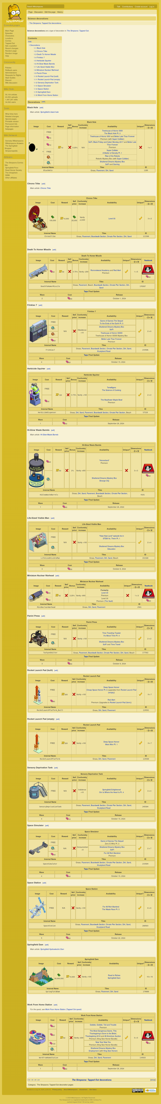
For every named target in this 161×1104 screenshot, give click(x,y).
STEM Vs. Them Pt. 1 (111, 538)
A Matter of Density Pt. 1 (112, 153)
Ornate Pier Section (115, 236)
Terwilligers (111, 387)
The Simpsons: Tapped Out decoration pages (55, 1084)
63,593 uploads (11, 97)
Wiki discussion (11, 82)
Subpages (9, 129)
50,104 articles (11, 94)
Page (30, 12)
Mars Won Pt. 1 (111, 744)
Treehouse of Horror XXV (100, 136)
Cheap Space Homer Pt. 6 (97, 690)
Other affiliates (11, 177)
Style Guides (10, 77)
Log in (151, 6)
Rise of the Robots (112, 156)
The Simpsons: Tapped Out (78, 30)
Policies (8, 67)
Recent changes (11, 48)
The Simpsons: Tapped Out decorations (45, 23)
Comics (8, 40)
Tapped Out (10, 43)
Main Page (9, 30)
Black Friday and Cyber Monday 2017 (108, 142)
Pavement (100, 170)
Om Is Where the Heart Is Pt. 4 (111, 792)
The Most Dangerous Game (101, 1031)
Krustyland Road (103, 351)
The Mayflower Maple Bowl (111, 399)
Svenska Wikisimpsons (14, 140)
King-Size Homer (110, 1050)
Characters (9, 35)
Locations (9, 38)
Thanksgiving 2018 (92, 1036)
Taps (86, 291)
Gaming (116, 164)
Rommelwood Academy (100, 270)
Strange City (104, 480)
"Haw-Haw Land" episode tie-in (111, 536)
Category (31, 1084)
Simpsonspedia (11, 150)
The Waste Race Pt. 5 (110, 909)
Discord (8, 80)
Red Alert (117, 270)
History (60, 12)
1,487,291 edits (11, 99)
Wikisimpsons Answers (14, 143)
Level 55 (112, 218)
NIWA (7, 175)
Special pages (10, 119)
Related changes (12, 116)
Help (7, 56)
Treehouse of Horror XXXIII (111, 333)
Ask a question (11, 45)
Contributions (127, 6)
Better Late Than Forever (124, 136)
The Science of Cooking (111, 390)
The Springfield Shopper (11, 146)
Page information (12, 126)
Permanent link (11, 124)
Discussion (38, 12)
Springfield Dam (114, 978)
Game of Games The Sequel (111, 320)
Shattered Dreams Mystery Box (112, 161)
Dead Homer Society (13, 170)
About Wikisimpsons (70, 1090)
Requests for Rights (13, 75)
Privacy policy (57, 1090)
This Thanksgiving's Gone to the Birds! (103, 1032)
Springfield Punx (11, 167)
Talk (118, 6)
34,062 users (10, 102)
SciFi (90, 142)
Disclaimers (83, 1090)
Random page (11, 50)
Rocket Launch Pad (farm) (120, 702)
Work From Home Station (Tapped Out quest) (63, 1009)
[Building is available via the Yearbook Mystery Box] (148, 273)
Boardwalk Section (98, 236)
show (153, 1079)
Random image (11, 53)
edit (43, 101)
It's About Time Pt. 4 (112, 635)
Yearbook (148, 260)
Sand (111, 170)
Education (111, 549)
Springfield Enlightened (111, 789)
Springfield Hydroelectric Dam (52, 949)
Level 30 (104, 592)
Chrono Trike (45, 188)
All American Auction (113, 1036)
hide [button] (29, 41)
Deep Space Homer (111, 687)
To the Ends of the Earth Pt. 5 (111, 323)
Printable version (12, 121)
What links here (11, 114)
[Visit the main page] (14, 19)
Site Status (93, 1090)
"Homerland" (104, 460)
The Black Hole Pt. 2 (112, 133)
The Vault (108, 601)
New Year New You (103, 1042)
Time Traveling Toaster (111, 633)
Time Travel (115, 644)
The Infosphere (11, 172)
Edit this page (50, 12)
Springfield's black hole (49, 112)
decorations (91, 1079)
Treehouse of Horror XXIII (112, 130)
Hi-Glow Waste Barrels (49, 434)
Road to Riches (114, 975)
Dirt (107, 170)
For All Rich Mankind (112, 853)
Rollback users (11, 70)
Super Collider (118, 139)
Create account (141, 6)
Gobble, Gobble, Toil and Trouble (103, 1024)
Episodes (9, 33)
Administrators (11, 72)
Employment (94, 1050)
